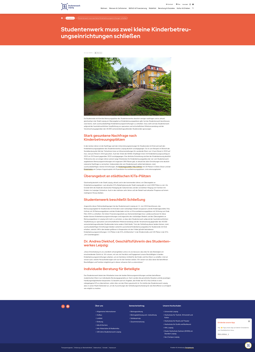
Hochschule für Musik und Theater (176, 321)
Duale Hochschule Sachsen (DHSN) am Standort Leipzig (178, 332)
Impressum (112, 348)
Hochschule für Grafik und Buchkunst (177, 324)
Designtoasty (189, 348)
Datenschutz (97, 348)
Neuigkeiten (70, 18)
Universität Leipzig (171, 311)
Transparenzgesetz (67, 348)
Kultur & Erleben (183, 8)
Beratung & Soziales (166, 8)
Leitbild (99, 318)
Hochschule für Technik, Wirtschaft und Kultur (178, 316)
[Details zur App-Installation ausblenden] (248, 345)
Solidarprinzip (136, 318)
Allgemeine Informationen (106, 311)
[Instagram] (190, 4)
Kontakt (185, 4)
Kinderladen (88, 169)
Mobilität (152, 8)
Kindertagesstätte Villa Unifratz (130, 167)
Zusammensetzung (137, 322)
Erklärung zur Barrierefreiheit (83, 348)
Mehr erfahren (222, 334)
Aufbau (99, 315)
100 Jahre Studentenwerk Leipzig (109, 332)
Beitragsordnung (137, 311)
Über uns (99, 53)
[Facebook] (193, 4)
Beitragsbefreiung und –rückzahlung (144, 315)
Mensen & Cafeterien (118, 8)
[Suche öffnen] (193, 8)
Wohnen (104, 8)
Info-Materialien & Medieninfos (108, 328)
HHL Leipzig (168, 328)
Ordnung (100, 322)
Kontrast (170, 4)
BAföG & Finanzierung (138, 8)
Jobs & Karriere (102, 325)
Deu (179, 4)
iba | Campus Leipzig (171, 337)
